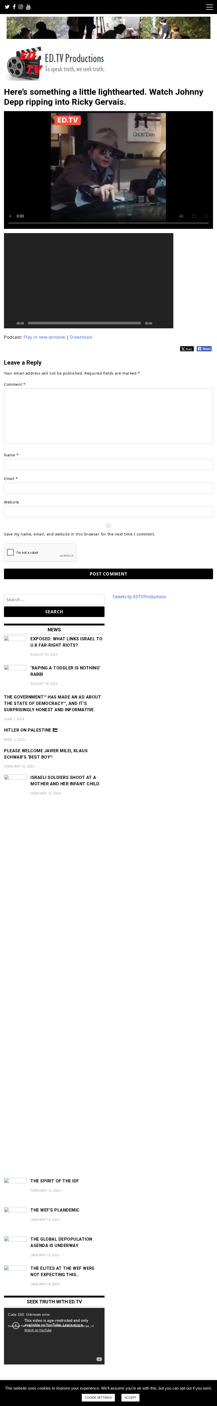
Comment (15, 384)
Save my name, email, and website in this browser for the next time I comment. (79, 534)
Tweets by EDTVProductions (139, 596)
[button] (88, 280)
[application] (88, 280)
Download (81, 337)
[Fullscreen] (166, 323)
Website (11, 502)
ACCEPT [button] (130, 1397)
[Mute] (158, 323)
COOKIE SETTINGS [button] (98, 1397)
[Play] (10, 323)
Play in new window (44, 337)
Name (11, 454)
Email (11, 478)
